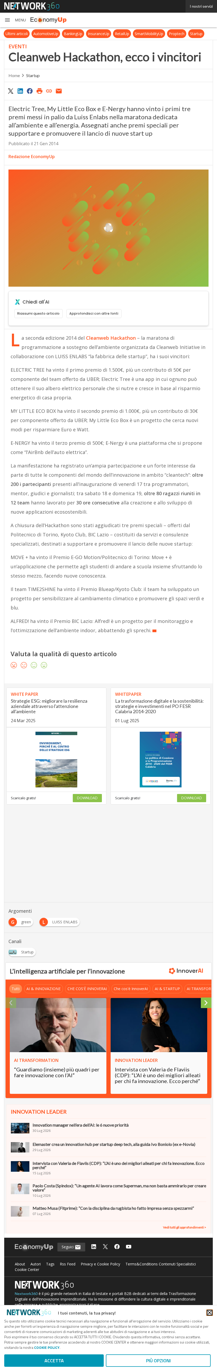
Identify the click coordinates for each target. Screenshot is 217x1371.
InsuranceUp (98, 33)
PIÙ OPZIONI (158, 1360)
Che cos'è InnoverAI (131, 988)
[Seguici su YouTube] (128, 1247)
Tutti (16, 988)
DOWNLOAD (87, 798)
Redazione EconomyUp (31, 156)
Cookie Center (27, 1269)
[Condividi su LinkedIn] (20, 91)
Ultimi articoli (17, 33)
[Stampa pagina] (39, 91)
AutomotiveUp (45, 33)
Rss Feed (67, 1263)
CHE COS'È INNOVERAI (87, 988)
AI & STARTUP (167, 988)
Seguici (68, 1246)
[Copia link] (49, 91)
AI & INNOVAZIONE (43, 988)
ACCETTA (54, 1360)
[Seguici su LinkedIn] (94, 1247)
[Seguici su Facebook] (117, 1247)
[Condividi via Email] (59, 91)
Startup (196, 33)
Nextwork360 (26, 1293)
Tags (50, 1263)
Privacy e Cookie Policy (100, 1263)
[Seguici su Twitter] (105, 1247)
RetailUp (122, 33)
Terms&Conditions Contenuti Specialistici (160, 1263)
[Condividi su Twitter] (10, 91)
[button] (15, 20)
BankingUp (73, 33)
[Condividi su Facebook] (30, 91)
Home (14, 75)
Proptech (176, 33)
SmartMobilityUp (149, 33)
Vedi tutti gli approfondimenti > (184, 1227)
